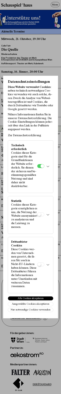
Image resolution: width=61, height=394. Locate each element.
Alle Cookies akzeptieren (30, 298)
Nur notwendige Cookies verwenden (30, 310)
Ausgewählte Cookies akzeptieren (30, 304)
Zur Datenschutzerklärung (24, 135)
